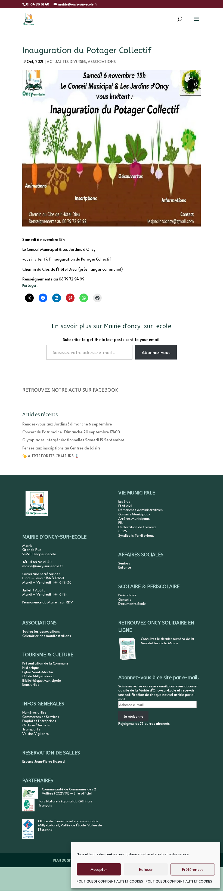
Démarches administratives (140, 509)
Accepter (99, 869)
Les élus (124, 501)
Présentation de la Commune (45, 663)
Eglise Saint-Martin (37, 671)
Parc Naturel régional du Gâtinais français (65, 803)
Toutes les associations (41, 631)
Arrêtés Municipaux (134, 518)
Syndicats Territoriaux (136, 535)
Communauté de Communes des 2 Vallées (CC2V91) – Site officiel (69, 791)
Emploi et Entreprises (39, 720)
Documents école (132, 603)
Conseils (124, 599)
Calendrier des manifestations (46, 635)
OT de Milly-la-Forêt (38, 675)
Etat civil (125, 505)
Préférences (192, 869)
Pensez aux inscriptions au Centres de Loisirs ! (62, 448)
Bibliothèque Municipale (41, 680)
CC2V (123, 530)
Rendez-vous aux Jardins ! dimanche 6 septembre (67, 424)
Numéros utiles (34, 712)
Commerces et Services (40, 716)
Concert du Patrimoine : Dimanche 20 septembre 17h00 (71, 431)
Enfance (124, 567)
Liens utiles (30, 684)
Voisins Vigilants (35, 733)
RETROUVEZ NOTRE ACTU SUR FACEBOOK (70, 390)
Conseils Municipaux (134, 514)
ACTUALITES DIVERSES (66, 61)
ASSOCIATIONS (102, 61)
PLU (120, 522)
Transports (31, 729)
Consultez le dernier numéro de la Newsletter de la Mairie (167, 640)
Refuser (146, 869)
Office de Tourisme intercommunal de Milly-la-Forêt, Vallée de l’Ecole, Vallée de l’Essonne (70, 825)
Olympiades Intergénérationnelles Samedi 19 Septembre (73, 439)
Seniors (124, 563)
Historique (30, 667)
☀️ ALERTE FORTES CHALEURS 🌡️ (50, 455)
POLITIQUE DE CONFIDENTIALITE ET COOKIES (110, 881)
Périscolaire (127, 595)
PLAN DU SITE (63, 860)
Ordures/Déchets (36, 725)
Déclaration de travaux (137, 526)
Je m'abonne (133, 716)
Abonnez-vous (156, 352)
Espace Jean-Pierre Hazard (43, 761)
